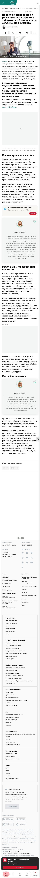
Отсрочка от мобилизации (14, 678)
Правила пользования (9, 593)
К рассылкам (12, 806)
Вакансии (24, 592)
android (8, 819)
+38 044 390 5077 (26, 545)
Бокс (7, 768)
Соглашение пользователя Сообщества (29, 578)
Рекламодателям (7, 590)
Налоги (8, 703)
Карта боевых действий (13, 645)
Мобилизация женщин (13, 673)
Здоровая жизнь (15, 8)
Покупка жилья (10, 756)
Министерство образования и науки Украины (20, 734)
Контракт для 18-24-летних (14, 676)
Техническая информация (29, 586)
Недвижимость (11, 751)
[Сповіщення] (37, 3)
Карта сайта (25, 602)
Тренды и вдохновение (13, 759)
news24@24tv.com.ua (9, 545)
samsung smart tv (21, 824)
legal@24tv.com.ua (25, 854)
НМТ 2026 (8, 739)
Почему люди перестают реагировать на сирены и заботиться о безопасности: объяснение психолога (29, 8)
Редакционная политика (9, 580)
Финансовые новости (12, 697)
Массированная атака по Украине (16, 653)
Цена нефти (9, 692)
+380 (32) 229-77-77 (13, 851)
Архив (23, 599)
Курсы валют (10, 695)
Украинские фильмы (12, 717)
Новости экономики (13, 690)
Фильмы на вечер (11, 720)
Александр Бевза (12, 27)
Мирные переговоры (12, 648)
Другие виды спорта (12, 778)
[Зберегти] (35, 32)
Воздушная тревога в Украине (15, 651)
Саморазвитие (10, 742)
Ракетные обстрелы (12, 643)
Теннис (8, 773)
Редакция (5, 577)
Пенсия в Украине (11, 705)
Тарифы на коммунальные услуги (16, 700)
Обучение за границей (13, 744)
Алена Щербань (9, 107)
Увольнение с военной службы (15, 668)
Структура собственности (29, 595)
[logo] (12, 3)
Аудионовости (10, 631)
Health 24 (5, 8)
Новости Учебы (11, 731)
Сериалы (8, 725)
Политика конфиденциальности (8, 597)
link (22, 552)
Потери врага (10, 659)
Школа (8, 737)
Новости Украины (11, 623)
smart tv (8, 824)
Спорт (8, 765)
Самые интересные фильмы (14, 714)
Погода (8, 634)
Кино (7, 712)
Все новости (10, 618)
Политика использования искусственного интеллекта (10, 602)
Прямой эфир (10, 626)
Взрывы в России (11, 656)
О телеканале (6, 583)
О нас (4, 574)
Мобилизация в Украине (15, 665)
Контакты (24, 589)
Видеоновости (10, 628)
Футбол (8, 771)
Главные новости (11, 621)
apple (21, 819)
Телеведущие (6, 586)
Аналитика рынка (11, 754)
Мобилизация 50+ (11, 670)
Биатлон (8, 776)
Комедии (8, 722)
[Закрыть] (36, 859)
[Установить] (20, 863)
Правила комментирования (26, 582)
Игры (23, 605)
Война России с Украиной (15, 640)
